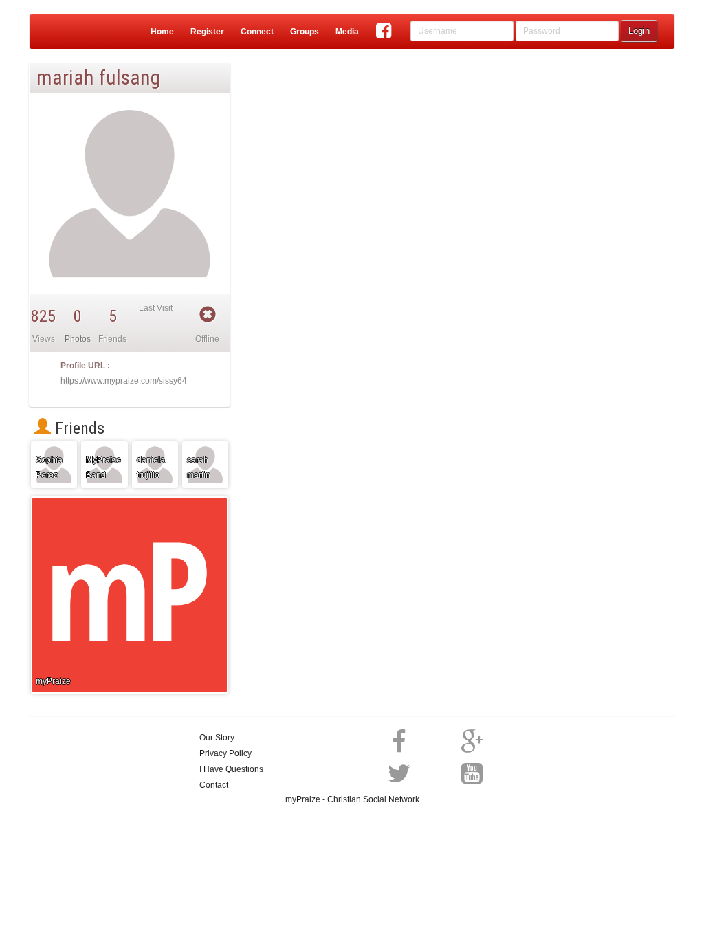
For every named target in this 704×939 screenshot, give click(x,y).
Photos (78, 339)
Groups (304, 31)
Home (162, 31)
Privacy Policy (225, 753)
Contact (213, 785)
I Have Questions (231, 769)
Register (207, 31)
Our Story (216, 737)
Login (639, 30)
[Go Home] (58, 31)
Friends (77, 428)
